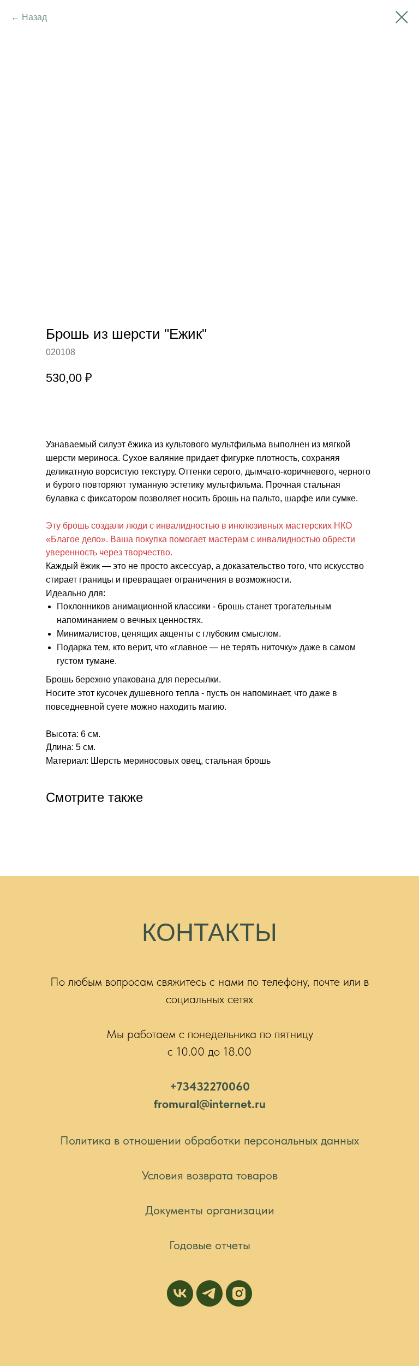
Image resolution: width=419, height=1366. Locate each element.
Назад (34, 17)
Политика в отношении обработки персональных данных (209, 1140)
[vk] (180, 1293)
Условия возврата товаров (210, 1175)
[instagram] (239, 1293)
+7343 (186, 1086)
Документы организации (209, 1210)
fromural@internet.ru (210, 1104)
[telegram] (209, 1293)
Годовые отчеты (209, 1245)
